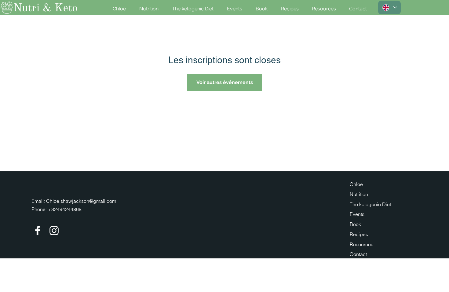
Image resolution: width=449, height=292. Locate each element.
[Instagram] (54, 230)
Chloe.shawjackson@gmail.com (81, 201)
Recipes (359, 234)
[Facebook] (37, 230)
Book (355, 224)
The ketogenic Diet (370, 204)
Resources (361, 244)
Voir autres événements (224, 82)
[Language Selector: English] (389, 7)
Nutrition (359, 194)
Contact (358, 254)
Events (357, 214)
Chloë (356, 184)
